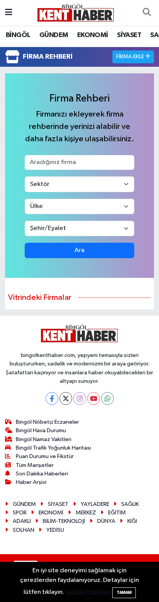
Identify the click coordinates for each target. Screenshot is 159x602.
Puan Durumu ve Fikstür (45, 456)
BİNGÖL (18, 35)
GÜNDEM (53, 35)
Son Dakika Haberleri (42, 474)
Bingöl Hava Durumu (41, 430)
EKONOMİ (92, 35)
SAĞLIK (130, 504)
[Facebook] (52, 398)
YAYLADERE (95, 504)
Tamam (124, 592)
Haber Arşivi (31, 482)
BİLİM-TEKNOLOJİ (64, 521)
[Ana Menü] (8, 12)
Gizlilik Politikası (88, 592)
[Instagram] (79, 398)
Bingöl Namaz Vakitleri (43, 439)
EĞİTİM (117, 513)
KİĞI (132, 521)
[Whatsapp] (107, 398)
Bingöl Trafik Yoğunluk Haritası (53, 448)
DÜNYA (106, 521)
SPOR (20, 513)
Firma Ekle (130, 56)
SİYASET (129, 35)
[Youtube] (93, 398)
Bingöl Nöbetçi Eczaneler (47, 422)
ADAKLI (22, 521)
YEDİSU (55, 530)
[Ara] (146, 13)
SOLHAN (23, 530)
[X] (65, 398)
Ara (79, 250)
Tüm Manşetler (35, 465)
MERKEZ (86, 513)
